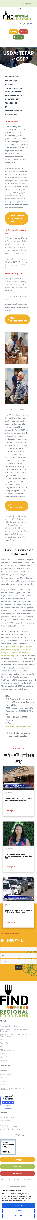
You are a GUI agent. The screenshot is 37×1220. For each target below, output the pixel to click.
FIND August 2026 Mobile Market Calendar (13, 1030)
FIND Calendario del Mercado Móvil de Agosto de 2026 (16, 1035)
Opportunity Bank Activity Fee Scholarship (12, 1089)
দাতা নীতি (2, 1085)
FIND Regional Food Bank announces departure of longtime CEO (18, 856)
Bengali (18, 9)
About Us (4, 1043)
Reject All (18, 1216)
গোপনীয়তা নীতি (4, 1057)
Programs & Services (9, 1026)
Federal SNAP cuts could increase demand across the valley (18, 799)
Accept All (18, 1205)
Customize (18, 1211)
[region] (18, 1203)
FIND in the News (7, 1050)
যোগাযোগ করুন (4, 1053)
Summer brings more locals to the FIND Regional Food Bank (18, 911)
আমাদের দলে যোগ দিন (6, 1074)
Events (3, 1046)
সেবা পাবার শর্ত (4, 1060)
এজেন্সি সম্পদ (3, 1071)
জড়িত (1, 1039)
